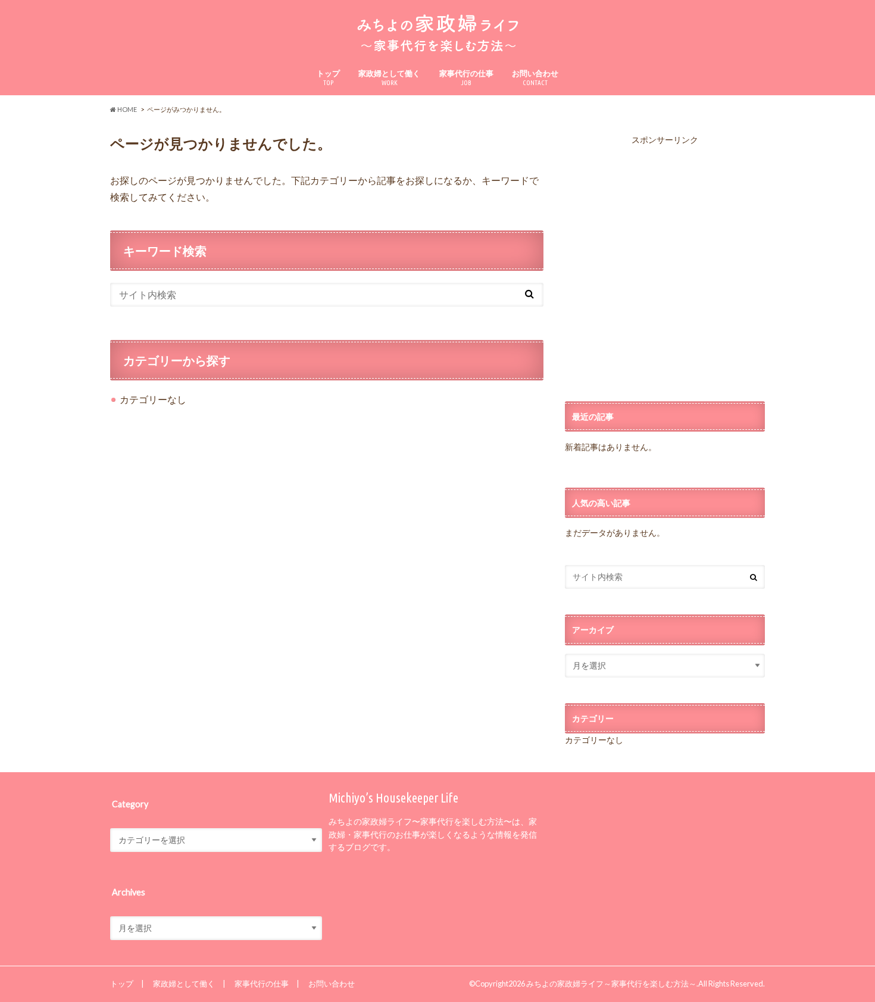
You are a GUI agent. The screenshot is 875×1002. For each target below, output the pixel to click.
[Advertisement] (665, 268)
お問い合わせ (535, 77)
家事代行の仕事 (466, 77)
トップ (328, 77)
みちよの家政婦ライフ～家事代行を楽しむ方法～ (611, 983)
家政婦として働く (389, 77)
